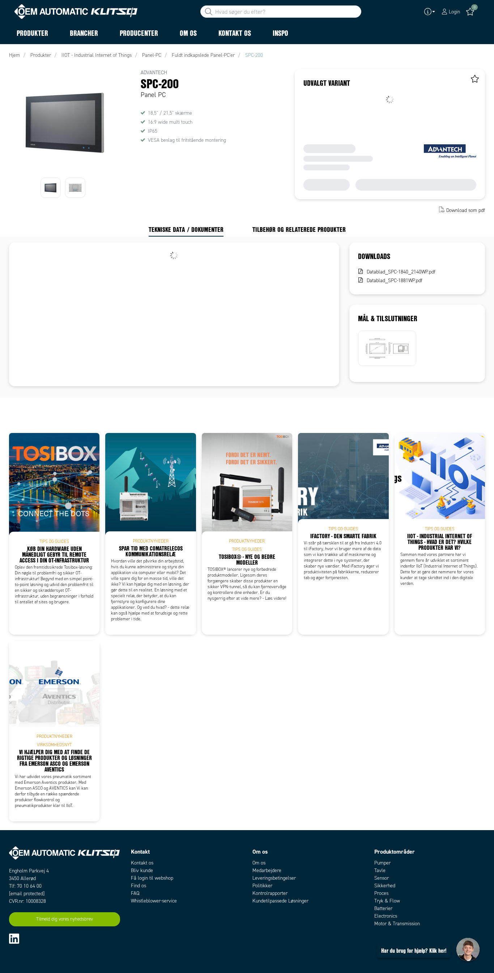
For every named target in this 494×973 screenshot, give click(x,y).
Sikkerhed (384, 886)
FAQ (135, 893)
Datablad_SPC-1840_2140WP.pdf (401, 272)
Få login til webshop (152, 878)
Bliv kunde (142, 870)
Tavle (380, 870)
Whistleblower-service (154, 901)
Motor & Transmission (397, 924)
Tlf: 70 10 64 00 (25, 886)
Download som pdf (465, 210)
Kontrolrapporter (270, 893)
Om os (258, 863)
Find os (138, 886)
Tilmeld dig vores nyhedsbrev (64, 919)
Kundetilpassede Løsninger (280, 901)
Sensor (381, 878)
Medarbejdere (266, 870)
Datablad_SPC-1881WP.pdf (394, 280)
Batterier (383, 908)
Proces (381, 893)
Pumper (382, 863)
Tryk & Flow (387, 901)
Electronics (385, 916)
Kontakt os (142, 863)
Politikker (262, 886)
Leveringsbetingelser (274, 878)
